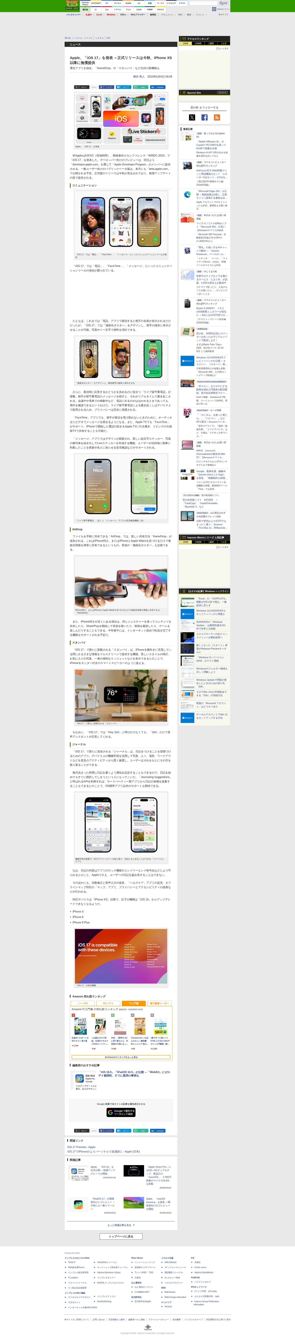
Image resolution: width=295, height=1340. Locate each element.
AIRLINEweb (171, 1262)
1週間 (211, 43)
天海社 (197, 1262)
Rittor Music (137, 1258)
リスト (94, 87)
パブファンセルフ (202, 1282)
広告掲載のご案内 (116, 1319)
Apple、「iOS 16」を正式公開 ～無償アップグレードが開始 (103, 1170)
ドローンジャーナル (77, 1283)
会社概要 (176, 1319)
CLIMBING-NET (142, 1292)
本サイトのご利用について (76, 1319)
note (143, 87)
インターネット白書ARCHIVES (82, 1307)
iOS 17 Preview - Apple (81, 1147)
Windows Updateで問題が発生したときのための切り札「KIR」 (211, 683)
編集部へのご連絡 (136, 1319)
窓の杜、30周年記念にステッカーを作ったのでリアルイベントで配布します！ (212, 337)
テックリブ (166, 1302)
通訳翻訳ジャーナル (174, 1272)
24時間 (198, 43)
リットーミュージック (145, 1262)
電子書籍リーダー (159, 1003)
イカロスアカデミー (174, 1283)
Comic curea (200, 1267)
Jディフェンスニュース (175, 1267)
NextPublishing (104, 1301)
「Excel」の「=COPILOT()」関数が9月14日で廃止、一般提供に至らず (212, 602)
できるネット (74, 1302)
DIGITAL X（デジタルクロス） (111, 1283)
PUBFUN (195, 1277)
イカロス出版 (167, 1258)
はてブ (126, 87)
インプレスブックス (106, 1296)
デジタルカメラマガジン (79, 1297)
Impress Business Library (109, 1272)
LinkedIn (160, 87)
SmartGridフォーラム (107, 1262)
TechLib (168, 1306)
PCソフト (108, 1003)
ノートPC (83, 1003)
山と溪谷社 (136, 1283)
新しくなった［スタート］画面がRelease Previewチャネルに (211, 648)
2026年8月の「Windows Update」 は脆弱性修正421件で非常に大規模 (211, 625)
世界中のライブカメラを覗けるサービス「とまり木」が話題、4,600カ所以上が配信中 (211, 279)
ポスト (84, 87)
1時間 (185, 43)
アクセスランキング (198, 39)
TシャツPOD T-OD (144, 1272)
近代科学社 (136, 1297)
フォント (200, 14)
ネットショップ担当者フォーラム (112, 1267)
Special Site (194, 92)
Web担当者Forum (76, 1267)
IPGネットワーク (199, 1287)
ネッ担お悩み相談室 (77, 1288)
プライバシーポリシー (158, 1319)
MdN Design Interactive (175, 1297)
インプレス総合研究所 (78, 1272)
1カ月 (224, 43)
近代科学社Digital (143, 1301)
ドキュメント (167, 14)
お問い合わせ (99, 1319)
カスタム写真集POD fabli (206, 1296)
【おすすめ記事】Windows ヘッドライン (208, 591)
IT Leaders (73, 1277)
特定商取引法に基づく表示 (218, 1319)
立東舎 (138, 1277)
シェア (109, 87)
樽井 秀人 (139, 76)
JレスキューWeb (172, 1277)
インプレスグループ (193, 1319)
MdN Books (170, 1292)
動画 (189, 14)
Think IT (71, 1262)
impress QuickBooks (203, 1272)
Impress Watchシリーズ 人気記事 (205, 537)
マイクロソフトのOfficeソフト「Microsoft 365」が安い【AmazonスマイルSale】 (211, 226)
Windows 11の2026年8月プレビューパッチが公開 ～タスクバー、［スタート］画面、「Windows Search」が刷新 (211, 364)
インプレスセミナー (106, 1277)
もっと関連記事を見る (119, 1225)
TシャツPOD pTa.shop (205, 1291)
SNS (180, 14)
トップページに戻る (121, 1236)
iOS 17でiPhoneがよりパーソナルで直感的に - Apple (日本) (103, 1151)
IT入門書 (134, 1003)
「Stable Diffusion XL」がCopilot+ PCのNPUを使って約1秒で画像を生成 (211, 145)
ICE (192, 1258)
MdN (163, 1288)
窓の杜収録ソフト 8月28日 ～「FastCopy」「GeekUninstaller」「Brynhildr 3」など (201, 503)
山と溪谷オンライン (144, 1287)
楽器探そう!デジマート (145, 1267)
